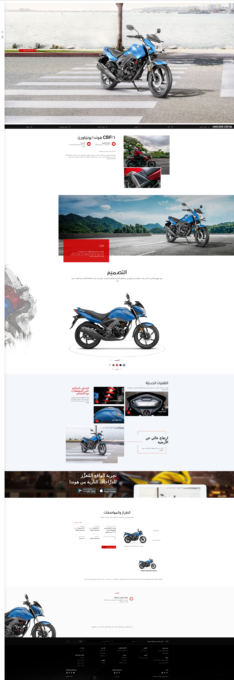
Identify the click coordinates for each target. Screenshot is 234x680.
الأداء (169, 127)
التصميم (136, 127)
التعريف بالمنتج (203, 127)
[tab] (147, 564)
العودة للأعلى (117, 676)
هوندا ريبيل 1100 (143, 657)
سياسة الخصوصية (69, 676)
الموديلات (210, 2)
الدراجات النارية (220, 2)
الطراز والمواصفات (63, 127)
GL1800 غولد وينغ (163, 662)
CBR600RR (165, 653)
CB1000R (123, 657)
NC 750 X (144, 650)
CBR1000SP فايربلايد (163, 650)
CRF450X (102, 655)
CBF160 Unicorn (122, 650)
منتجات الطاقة (80, 662)
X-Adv (103, 662)
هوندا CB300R (122, 662)
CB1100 (124, 660)
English (7, 2)
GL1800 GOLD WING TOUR (160, 660)
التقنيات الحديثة (101, 127)
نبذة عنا (82, 650)
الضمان (27, 127)
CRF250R (102, 650)
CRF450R (102, 653)
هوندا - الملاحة (80, 665)
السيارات (82, 657)
